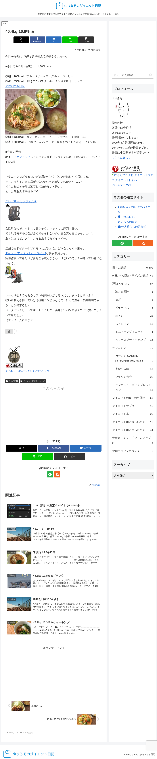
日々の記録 (13, 381)
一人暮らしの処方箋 (133, 226)
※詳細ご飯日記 (15, 86)
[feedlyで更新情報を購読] (50, 474)
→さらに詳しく (121, 157)
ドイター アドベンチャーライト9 (25, 253)
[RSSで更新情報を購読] (57, 474)
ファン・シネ (22, 156)
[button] (86, 39)
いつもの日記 (128, 221)
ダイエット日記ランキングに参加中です (27, 370)
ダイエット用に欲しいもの (34, 381)
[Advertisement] (53, 412)
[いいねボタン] (9, 331)
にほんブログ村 (121, 185)
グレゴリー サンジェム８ (20, 201)
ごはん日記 (127, 216)
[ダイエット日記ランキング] (14, 356)
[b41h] (36, 111)
